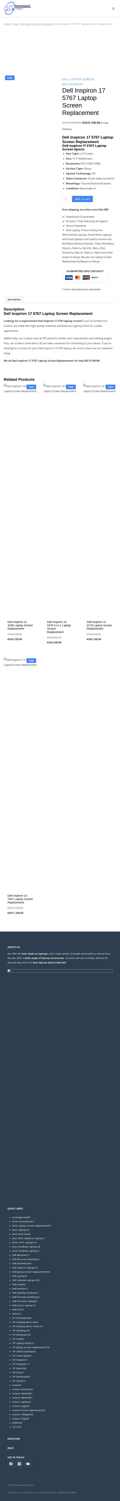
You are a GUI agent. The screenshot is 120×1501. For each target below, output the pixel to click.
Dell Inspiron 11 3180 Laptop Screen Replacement (20, 625)
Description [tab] (14, 299)
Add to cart (82, 199)
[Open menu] (113, 8)
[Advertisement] (60, 50)
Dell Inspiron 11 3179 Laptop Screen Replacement (99, 625)
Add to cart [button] (20, 649)
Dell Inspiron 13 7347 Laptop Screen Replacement (20, 899)
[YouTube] (28, 1463)
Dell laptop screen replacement (86, 289)
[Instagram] (19, 1463)
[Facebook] (11, 1463)
